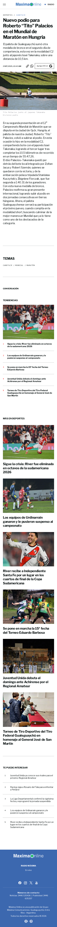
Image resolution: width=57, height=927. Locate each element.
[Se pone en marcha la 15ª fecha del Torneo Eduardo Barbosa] (28, 607)
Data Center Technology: (31, 921)
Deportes (8, 15)
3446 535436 (24, 895)
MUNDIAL (19, 265)
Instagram (25, 883)
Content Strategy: (26, 921)
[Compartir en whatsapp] (31, 66)
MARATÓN (31, 265)
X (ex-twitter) (31, 883)
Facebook (20, 883)
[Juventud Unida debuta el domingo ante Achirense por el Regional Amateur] (28, 656)
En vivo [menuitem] (28, 870)
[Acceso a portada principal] (28, 4)
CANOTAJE (20, 15)
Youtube (37, 883)
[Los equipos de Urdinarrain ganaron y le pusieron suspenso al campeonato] (28, 496)
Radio (51, 4)
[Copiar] (27, 66)
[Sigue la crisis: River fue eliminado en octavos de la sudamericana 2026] (28, 322)
